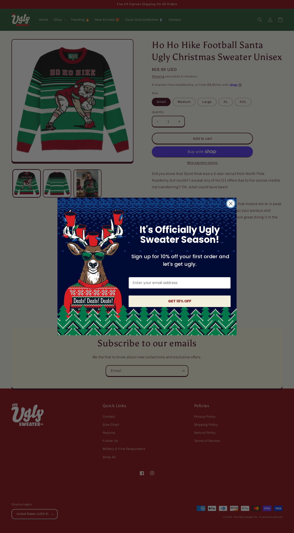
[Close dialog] (231, 204)
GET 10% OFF (179, 301)
